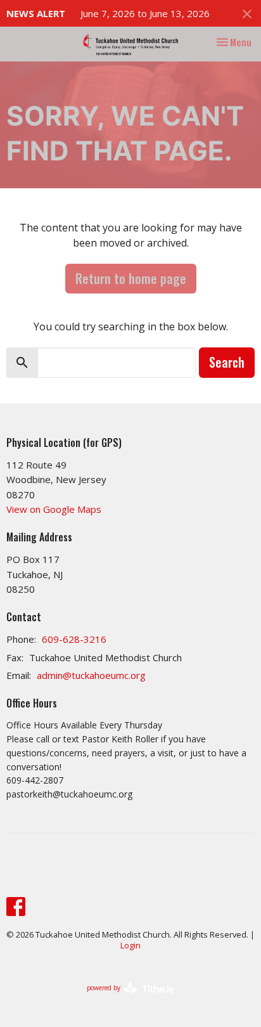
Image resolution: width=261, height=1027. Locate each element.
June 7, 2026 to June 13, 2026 (145, 13)
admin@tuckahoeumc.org (91, 675)
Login (130, 945)
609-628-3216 (74, 639)
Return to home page (130, 278)
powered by (124, 998)
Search (227, 361)
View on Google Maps (53, 509)
